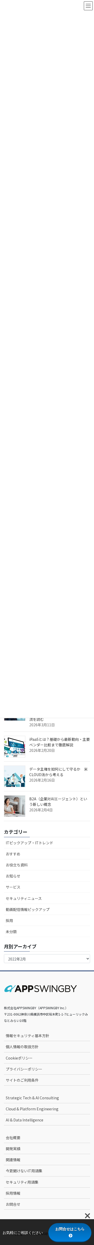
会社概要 (13, 1137)
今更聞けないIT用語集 (24, 1170)
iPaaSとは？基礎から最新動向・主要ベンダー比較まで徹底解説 (59, 742)
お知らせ (13, 876)
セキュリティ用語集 (22, 1182)
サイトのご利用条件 (22, 1080)
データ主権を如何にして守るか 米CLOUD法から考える (58, 771)
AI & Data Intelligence (24, 1120)
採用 (9, 920)
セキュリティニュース (24, 898)
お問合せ (13, 1204)
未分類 (11, 931)
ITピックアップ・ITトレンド (29, 842)
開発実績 (13, 1148)
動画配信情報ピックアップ (28, 909)
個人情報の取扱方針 (22, 1046)
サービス (13, 887)
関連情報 (13, 1159)
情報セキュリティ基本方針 (27, 1035)
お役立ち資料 (17, 864)
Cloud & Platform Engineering (32, 1108)
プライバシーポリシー (24, 1069)
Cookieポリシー (19, 1058)
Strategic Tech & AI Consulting (32, 1097)
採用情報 (13, 1193)
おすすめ (13, 853)
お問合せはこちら (70, 1229)
